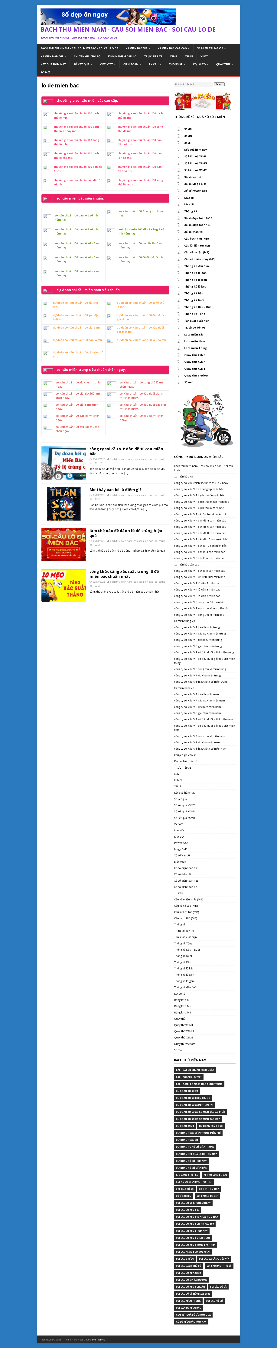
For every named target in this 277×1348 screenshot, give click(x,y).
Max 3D (189, 197)
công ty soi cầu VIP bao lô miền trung (197, 627)
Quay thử (223, 64)
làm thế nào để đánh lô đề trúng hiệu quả (126, 533)
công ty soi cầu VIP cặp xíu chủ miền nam (199, 700)
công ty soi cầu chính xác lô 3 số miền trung (200, 681)
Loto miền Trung (195, 348)
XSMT (204, 56)
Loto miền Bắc (193, 334)
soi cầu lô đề (218, 1286)
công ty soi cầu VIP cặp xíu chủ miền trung (200, 633)
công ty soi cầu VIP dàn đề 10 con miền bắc (126, 451)
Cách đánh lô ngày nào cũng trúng (199, 1084)
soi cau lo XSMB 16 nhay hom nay (197, 1216)
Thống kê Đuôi (194, 300)
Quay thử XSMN (195, 362)
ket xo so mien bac (215, 1174)
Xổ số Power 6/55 (195, 190)
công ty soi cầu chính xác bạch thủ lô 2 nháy (201, 483)
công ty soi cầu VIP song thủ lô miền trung (200, 669)
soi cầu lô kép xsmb (188, 1272)
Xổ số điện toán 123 (197, 225)
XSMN (189, 56)
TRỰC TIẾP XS (153, 56)
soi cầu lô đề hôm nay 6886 (193, 1293)
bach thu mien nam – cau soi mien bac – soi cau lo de (79, 48)
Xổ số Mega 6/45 (195, 184)
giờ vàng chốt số (187, 1174)
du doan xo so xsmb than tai (194, 1105)
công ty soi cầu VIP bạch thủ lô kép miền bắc (201, 501)
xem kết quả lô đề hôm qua (193, 1314)
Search (219, 84)
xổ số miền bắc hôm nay (191, 1321)
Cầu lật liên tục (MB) (197, 245)
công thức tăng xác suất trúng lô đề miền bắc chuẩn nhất (124, 574)
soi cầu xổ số (214, 1300)
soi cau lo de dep (207, 1196)
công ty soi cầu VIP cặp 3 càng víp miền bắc (200, 514)
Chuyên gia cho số (87, 56)
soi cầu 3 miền (185, 1258)
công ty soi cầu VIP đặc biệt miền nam (197, 707)
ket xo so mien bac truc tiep (194, 1181)
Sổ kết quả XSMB (195, 156)
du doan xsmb (185, 1126)
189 (100, 463)
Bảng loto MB (182, 1012)
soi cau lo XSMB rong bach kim (195, 1244)
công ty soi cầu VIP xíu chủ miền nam (197, 742)
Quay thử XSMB (194, 355)
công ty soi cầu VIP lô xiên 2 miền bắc (197, 583)
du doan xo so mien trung (193, 1098)
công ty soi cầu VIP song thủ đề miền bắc (199, 602)
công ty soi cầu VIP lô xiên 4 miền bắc (197, 596)
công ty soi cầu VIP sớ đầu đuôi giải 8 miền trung (204, 652)
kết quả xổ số (185, 1189)
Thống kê (176, 64)
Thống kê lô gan (195, 273)
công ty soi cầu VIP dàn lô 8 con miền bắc (199, 570)
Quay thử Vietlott (196, 375)
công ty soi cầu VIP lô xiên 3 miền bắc (197, 589)
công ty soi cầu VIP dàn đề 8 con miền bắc (200, 533)
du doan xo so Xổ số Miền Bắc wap (198, 1119)
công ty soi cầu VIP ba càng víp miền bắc (199, 489)
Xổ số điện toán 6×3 (186, 868)
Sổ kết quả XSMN (195, 163)
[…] (126, 473)
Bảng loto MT (182, 1000)
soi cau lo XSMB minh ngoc (193, 1237)
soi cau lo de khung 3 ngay (193, 1203)
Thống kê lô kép (195, 286)
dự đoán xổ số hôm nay (191, 1161)
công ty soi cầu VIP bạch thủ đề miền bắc (199, 495)
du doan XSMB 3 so (211, 1126)
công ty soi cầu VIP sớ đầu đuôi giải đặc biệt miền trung (204, 661)
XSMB (173, 56)
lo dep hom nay (209, 1189)
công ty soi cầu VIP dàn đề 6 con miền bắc (200, 526)
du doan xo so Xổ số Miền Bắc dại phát (200, 1111)
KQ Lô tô (199, 64)
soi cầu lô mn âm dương (191, 1279)
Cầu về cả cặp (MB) (196, 252)
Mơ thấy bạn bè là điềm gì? (116, 489)
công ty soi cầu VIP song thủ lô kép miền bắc (201, 608)
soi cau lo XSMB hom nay (192, 1231)
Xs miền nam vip (52, 56)
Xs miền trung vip (210, 48)
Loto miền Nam (194, 341)
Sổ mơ (45, 72)
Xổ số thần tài (193, 232)
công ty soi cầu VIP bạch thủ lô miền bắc (199, 508)
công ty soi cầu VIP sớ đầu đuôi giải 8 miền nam (203, 719)
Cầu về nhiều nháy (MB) (199, 259)
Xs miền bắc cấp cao (172, 48)
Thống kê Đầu (193, 293)
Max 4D (189, 204)
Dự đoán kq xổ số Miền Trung (195, 1146)
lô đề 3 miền (183, 1196)
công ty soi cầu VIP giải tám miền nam (197, 713)
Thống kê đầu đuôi (197, 266)
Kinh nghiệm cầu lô (122, 56)
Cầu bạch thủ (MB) (196, 238)
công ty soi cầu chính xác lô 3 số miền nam (200, 748)
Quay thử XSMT (194, 368)
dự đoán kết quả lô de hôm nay (196, 1154)
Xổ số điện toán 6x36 (198, 218)
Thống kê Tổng (194, 314)
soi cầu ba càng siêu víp (214, 1258)
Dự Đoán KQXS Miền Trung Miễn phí (198, 1133)
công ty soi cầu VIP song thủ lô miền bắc (199, 614)
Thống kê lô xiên (195, 280)
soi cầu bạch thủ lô (188, 1266)
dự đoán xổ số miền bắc (191, 1168)
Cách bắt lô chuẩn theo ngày (195, 1070)
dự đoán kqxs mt (187, 1140)
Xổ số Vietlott (182, 855)
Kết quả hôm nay (53, 64)
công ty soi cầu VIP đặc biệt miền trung (198, 639)
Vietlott (106, 64)
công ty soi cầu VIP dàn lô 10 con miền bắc (200, 545)
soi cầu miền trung (188, 1300)
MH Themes (98, 1339)
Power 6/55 (181, 843)
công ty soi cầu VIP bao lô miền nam (196, 694)
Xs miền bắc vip (136, 48)
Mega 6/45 (180, 849)
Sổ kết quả (81, 64)
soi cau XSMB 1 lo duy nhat (193, 1251)
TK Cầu (153, 64)
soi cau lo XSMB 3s (187, 1209)
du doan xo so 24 (187, 1091)
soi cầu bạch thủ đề (219, 1266)
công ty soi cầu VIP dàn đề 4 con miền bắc (200, 520)
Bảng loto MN (182, 1006)
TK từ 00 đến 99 (194, 327)
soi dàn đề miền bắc (188, 1307)
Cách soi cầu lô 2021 (189, 1077)
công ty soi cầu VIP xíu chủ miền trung (197, 675)
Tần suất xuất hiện (196, 321)
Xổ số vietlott (193, 177)
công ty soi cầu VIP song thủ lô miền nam (199, 736)
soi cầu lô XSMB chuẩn (190, 1286)
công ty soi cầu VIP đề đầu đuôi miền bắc (199, 577)
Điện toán (130, 64)
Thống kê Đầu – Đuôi (198, 307)
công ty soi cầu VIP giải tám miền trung (198, 646)
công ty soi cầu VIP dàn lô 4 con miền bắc (199, 552)
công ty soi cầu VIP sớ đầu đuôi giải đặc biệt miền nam (204, 728)
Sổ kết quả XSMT (195, 170)
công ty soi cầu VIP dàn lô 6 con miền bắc (199, 558)
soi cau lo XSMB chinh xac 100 (195, 1223)
